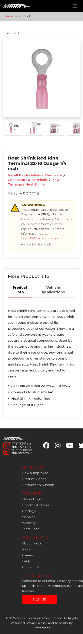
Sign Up (39, 600)
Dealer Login (32, 499)
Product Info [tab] (20, 290)
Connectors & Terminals (28, 180)
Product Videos (34, 479)
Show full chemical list (38, 244)
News (26, 549)
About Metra (32, 543)
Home (9, 16)
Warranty (29, 523)
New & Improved (35, 473)
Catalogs (29, 511)
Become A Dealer (35, 505)
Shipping (29, 517)
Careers (28, 555)
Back (15, 33)
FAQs (26, 561)
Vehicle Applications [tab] (53, 290)
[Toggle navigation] (74, 6)
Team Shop (31, 529)
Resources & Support (38, 485)
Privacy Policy (36, 623)
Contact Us (30, 567)
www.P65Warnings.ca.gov (40, 238)
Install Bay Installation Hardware (35, 175)
